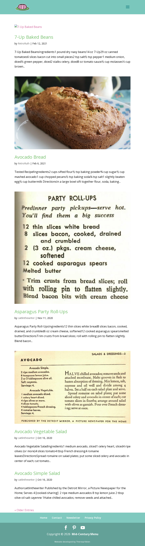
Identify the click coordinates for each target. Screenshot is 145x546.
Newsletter (73, 517)
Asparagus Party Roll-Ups (41, 311)
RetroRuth (24, 43)
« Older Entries (24, 510)
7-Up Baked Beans (33, 37)
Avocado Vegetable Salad (40, 431)
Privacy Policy (93, 517)
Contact (57, 517)
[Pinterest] (74, 527)
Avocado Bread (30, 157)
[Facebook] (66, 527)
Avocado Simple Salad (37, 473)
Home (43, 517)
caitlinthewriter (26, 318)
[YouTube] (83, 527)
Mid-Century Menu (85, 534)
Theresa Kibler (83, 541)
